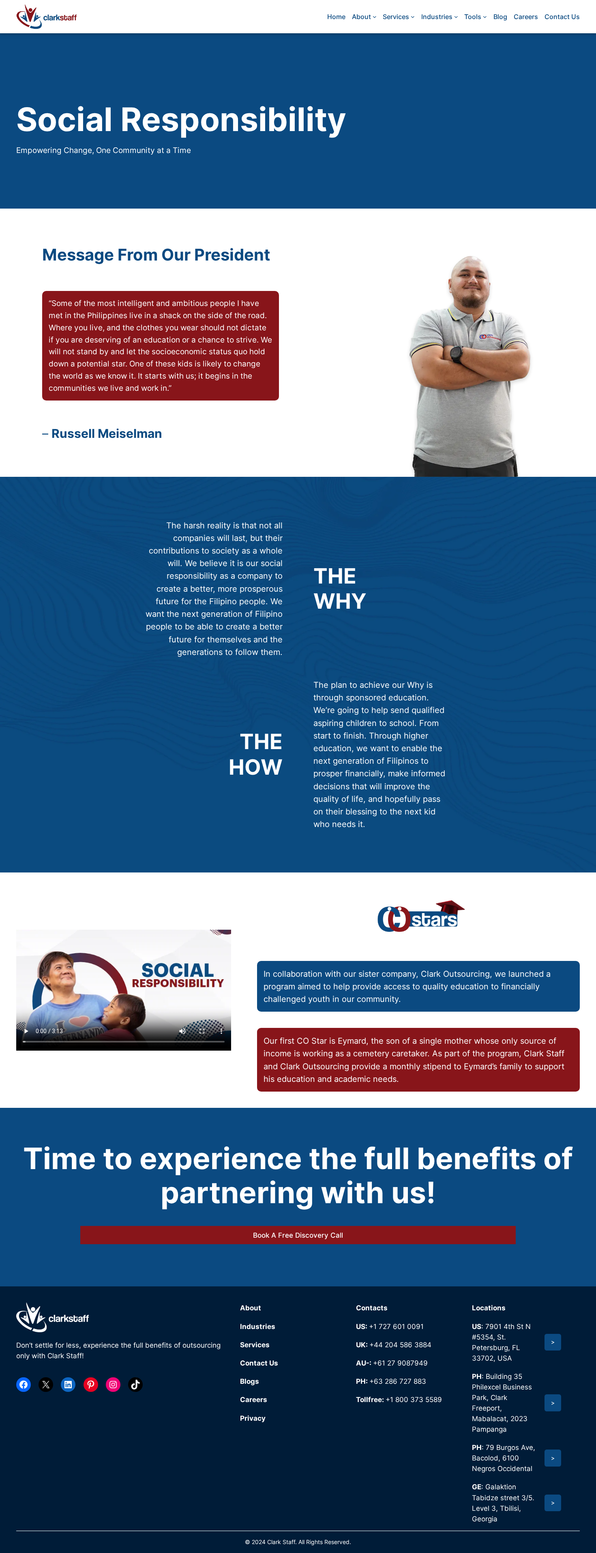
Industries (257, 1327)
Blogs (249, 1381)
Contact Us (259, 1363)
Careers (253, 1400)
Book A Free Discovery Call (298, 1235)
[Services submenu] (413, 17)
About (250, 1308)
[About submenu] (375, 17)
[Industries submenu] (456, 17)
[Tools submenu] (485, 17)
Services (255, 1345)
